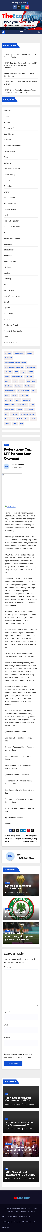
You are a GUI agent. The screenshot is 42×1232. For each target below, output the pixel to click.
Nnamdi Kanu (22, 405)
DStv (14, 381)
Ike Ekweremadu (23, 390)
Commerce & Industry (12, 169)
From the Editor (10, 203)
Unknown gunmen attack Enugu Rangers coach (13, 839)
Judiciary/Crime (10, 261)
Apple (23, 372)
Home (3, 1216)
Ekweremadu (31, 381)
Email (6, 1025)
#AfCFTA (8, 353)
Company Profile (12, 1216)
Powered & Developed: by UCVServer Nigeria (21, 1211)
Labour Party (24, 395)
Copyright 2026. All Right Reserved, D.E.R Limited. (21, 1208)
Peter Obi (14, 414)
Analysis (7, 111)
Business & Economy (12, 145)
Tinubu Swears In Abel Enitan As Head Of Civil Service (19, 1150)
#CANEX (29, 353)
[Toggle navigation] (21, 32)
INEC (34, 390)
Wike (21, 423)
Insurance (8, 244)
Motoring (7, 279)
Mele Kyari (8, 400)
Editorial (7, 180)
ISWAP (14, 395)
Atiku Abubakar (17, 376)
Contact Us (5, 1227)
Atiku (7, 376)
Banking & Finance (11, 128)
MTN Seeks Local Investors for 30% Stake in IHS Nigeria (20, 1175)
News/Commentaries (12, 296)
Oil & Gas (7, 302)
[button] (39, 32)
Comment (8, 967)
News (6, 285)
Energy (6, 192)
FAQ (34, 1222)
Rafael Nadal (9, 419)
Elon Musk (8, 386)
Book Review (9, 134)
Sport (6, 337)
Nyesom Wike (9, 409)
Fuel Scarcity (29, 386)
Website (7, 1038)
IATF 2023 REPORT (12, 227)
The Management (7, 1222)
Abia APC (8, 372)
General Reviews (10, 209)
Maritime (7, 273)
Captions (7, 157)
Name (6, 1012)
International (9, 250)
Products (17, 1222)
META (17, 400)
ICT (5, 232)
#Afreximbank (19, 353)
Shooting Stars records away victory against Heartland (29, 839)
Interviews (8, 256)
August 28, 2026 (13, 1104)
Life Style (7, 267)
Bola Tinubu (29, 376)
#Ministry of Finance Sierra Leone (15, 362)
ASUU (31, 372)
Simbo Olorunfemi (22, 419)
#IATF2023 (8, 358)
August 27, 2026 (13, 1154)
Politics (7, 319)
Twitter (7, 423)
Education (8, 186)
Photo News (8, 314)
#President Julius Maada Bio (14, 367)
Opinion (7, 308)
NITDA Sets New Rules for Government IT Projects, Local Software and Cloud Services (20, 65)
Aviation (7, 122)
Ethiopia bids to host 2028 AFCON (18, 887)
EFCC (21, 381)
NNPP (32, 405)
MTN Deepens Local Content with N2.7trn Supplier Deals (18, 1100)
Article (6, 117)
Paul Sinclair (29, 409)
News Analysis (10, 290)
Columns (7, 163)
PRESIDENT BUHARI (27, 414)
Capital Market (9, 151)
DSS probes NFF (15, 912)
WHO (14, 423)
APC (16, 372)
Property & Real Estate (13, 331)
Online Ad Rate (26, 1222)
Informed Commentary (12, 238)
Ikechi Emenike (10, 390)
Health (6, 215)
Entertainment (9, 198)
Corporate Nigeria (11, 174)
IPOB (6, 395)
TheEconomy (19, 465)
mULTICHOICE (9, 405)
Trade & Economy (11, 343)
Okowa (20, 409)
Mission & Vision (24, 1216)
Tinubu (34, 419)
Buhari (7, 381)
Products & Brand (11, 325)
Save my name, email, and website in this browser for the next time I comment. (19, 1055)
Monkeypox (26, 400)
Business (7, 140)
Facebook (18, 386)
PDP (6, 414)
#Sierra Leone (30, 367)
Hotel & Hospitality (11, 221)
